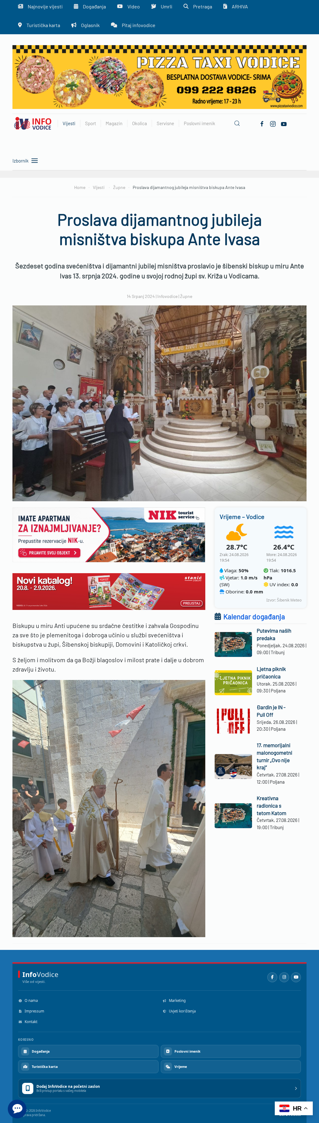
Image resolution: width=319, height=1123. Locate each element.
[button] (237, 123)
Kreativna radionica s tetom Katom (271, 805)
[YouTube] (296, 977)
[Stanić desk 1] (108, 590)
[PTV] (159, 76)
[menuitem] (39, 25)
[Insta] (273, 123)
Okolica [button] (139, 123)
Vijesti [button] (69, 123)
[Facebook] (262, 123)
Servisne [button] (165, 123)
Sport (90, 123)
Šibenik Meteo (289, 600)
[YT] (284, 123)
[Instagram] (284, 977)
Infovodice (167, 296)
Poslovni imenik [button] (199, 123)
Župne (186, 296)
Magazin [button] (114, 123)
